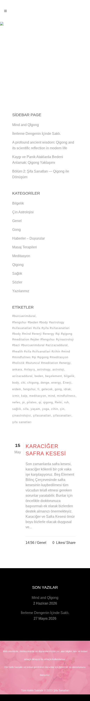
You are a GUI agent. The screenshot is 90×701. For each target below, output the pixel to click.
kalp (24, 395)
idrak (67, 389)
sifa (26, 409)
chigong (33, 382)
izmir (15, 395)
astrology (43, 369)
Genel (17, 221)
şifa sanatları (22, 422)
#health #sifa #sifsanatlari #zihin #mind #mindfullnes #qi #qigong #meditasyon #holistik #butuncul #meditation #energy (41, 357)
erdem (16, 389)
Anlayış (29, 369)
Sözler (17, 282)
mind (51, 395)
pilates (32, 402)
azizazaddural (22, 376)
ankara (17, 369)
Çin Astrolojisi (23, 212)
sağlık (16, 409)
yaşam (35, 409)
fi (39, 389)
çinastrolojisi (21, 415)
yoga (45, 409)
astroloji (58, 369)
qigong (48, 402)
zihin (54, 409)
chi (23, 382)
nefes (16, 402)
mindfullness (66, 395)
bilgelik (69, 376)
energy (56, 382)
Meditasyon (21, 256)
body (15, 382)
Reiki (58, 402)
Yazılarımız (20, 291)
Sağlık (17, 273)
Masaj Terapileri (24, 247)
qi (40, 402)
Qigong (18, 265)
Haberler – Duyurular (28, 238)
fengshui (29, 389)
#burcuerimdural (24, 316)
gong (58, 389)
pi (23, 402)
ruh (66, 402)
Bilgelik (18, 203)
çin (62, 409)
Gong (16, 229)
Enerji (67, 382)
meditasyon (37, 395)
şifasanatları (62, 415)
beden (39, 376)
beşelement (53, 376)
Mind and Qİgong (25, 125)
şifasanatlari (42, 415)
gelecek (47, 389)
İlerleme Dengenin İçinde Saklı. (36, 133)
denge (45, 382)
